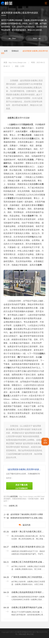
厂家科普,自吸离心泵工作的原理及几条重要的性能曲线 (28, 577)
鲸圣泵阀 (14, 496)
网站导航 (30, 634)
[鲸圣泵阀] (6, 3)
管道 (40, 205)
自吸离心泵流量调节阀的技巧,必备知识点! (28, 607)
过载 (14, 152)
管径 (10, 209)
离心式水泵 (27, 135)
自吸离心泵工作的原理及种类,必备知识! (28, 562)
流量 (32, 138)
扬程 (13, 124)
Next (36, 38)
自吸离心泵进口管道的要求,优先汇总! (28, 547)
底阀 (41, 353)
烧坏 (6, 163)
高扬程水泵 (28, 124)
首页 (6, 51)
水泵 (24, 131)
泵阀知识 (15, 51)
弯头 (6, 318)
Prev (12, 38)
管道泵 (11, 198)
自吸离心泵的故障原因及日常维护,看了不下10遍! (28, 592)
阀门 (20, 357)
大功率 (35, 184)
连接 (10, 329)
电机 (24, 128)
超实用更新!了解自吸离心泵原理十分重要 (27, 514)
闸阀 (6, 167)
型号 (6, 138)
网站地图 (22, 634)
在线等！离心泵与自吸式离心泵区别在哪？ (28, 532)
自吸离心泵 (12, 20)
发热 (32, 159)
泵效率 (31, 216)
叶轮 (32, 237)
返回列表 (24, 524)
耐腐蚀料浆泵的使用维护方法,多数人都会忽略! (29, 518)
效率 (40, 265)
